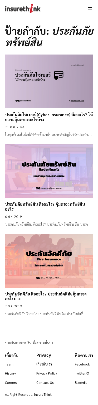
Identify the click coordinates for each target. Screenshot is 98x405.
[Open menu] (90, 8)
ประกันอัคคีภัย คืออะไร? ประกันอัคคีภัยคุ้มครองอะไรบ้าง (46, 296)
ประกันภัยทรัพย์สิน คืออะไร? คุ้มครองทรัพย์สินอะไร (45, 206)
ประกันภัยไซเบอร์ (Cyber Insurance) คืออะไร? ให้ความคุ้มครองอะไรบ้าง (49, 117)
